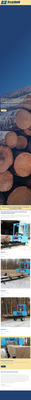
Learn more (2, 256)
